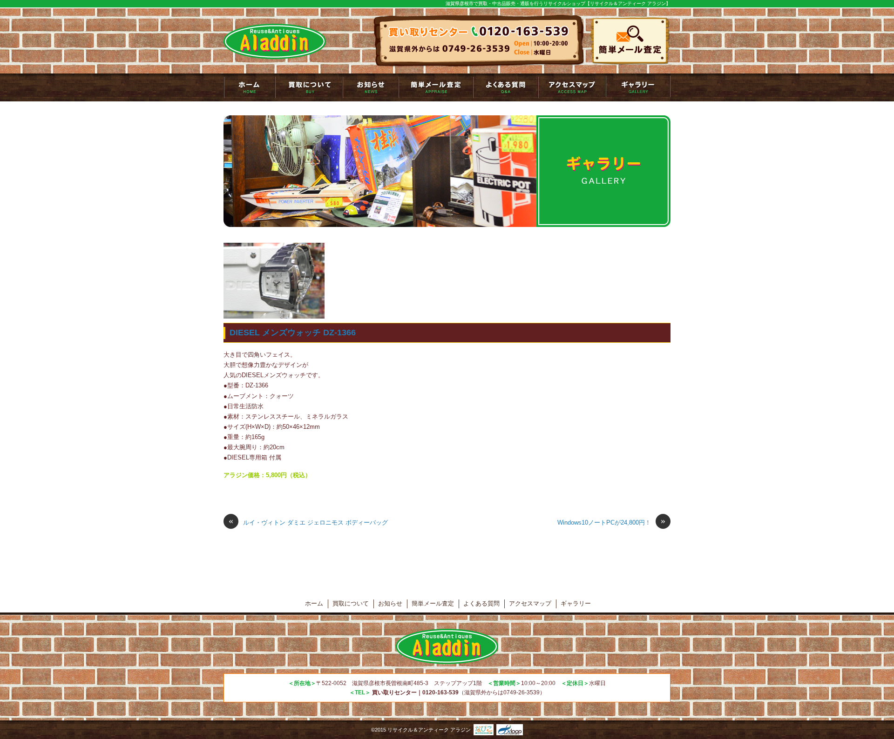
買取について (309, 87)
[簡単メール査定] (630, 41)
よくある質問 (505, 87)
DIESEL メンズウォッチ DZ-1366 (293, 332)
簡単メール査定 (436, 87)
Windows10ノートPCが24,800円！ (611, 522)
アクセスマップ (572, 87)
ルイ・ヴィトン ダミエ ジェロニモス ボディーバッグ (308, 522)
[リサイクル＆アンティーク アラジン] (275, 41)
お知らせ (371, 87)
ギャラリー (638, 87)
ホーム (314, 603)
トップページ (249, 87)
